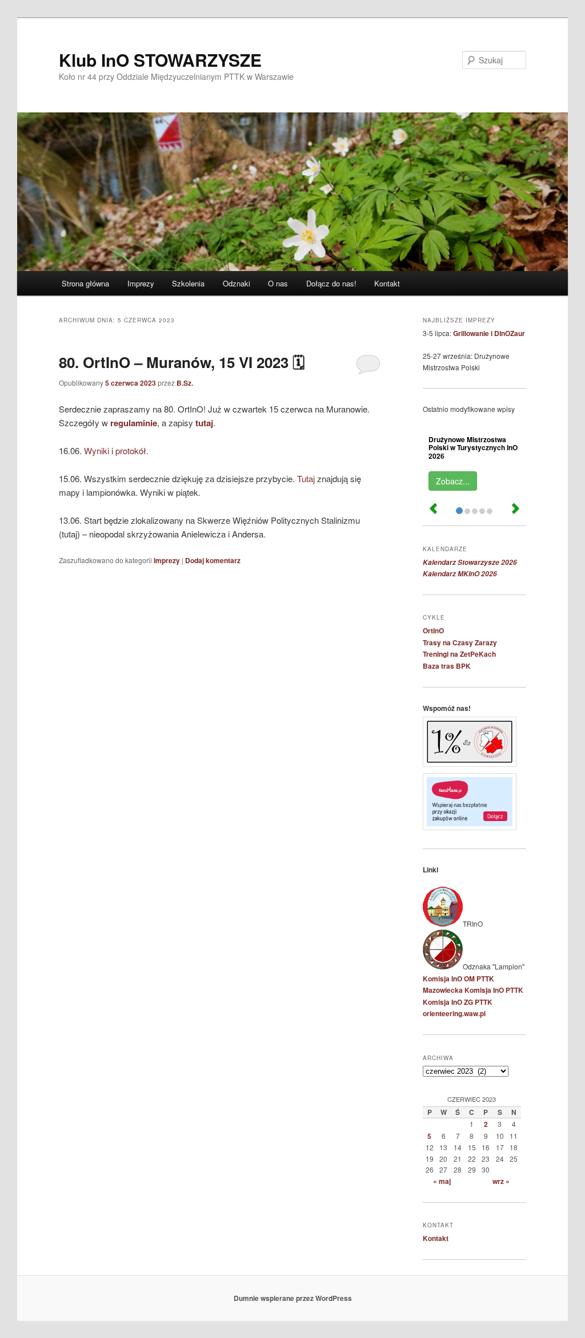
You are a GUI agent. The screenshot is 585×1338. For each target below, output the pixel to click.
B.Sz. (185, 383)
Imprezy (140, 283)
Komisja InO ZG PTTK (457, 1002)
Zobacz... (453, 481)
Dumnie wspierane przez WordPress (293, 1298)
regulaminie (133, 423)
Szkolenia (188, 283)
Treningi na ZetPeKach (459, 654)
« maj (442, 1181)
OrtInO (433, 630)
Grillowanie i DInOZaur (489, 333)
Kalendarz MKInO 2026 (460, 574)
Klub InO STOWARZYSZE (160, 59)
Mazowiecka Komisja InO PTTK (473, 990)
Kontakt (387, 283)
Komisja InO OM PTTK (458, 978)
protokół (130, 450)
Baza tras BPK (447, 666)
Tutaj (306, 478)
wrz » (501, 1181)
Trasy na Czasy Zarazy (460, 642)
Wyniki (96, 450)
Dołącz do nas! (331, 283)
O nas (278, 283)
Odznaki (236, 283)
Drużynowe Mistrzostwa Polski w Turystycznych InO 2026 (473, 447)
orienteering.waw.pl (454, 1013)
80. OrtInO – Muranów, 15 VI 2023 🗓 (181, 362)
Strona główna (85, 283)
